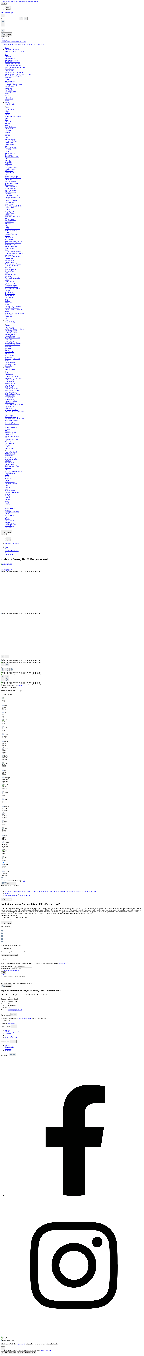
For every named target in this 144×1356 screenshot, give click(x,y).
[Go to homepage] (7, 12)
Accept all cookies (30, 1352)
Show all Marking (10, 369)
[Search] (21, 18)
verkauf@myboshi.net (15, 1010)
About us (7, 1030)
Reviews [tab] (7, 893)
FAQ (6, 1035)
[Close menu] (5, 53)
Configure (20, 1352)
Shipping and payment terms (13, 1032)
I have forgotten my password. (10, 970)
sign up (4, 40)
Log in (3, 38)
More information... (47, 1350)
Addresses (18, 42)
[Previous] (3, 656)
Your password (6, 968)
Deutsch (7, 7)
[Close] (1, 667)
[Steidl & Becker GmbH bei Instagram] (74, 1334)
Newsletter (8, 1034)
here (24, 881)
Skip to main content (7, 1)
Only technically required (9, 1352)
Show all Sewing (10, 104)
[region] (72, 628)
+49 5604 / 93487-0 (25, 1018)
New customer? (63, 963)
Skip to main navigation (30, 1)
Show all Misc (9, 448)
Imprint (7, 1045)
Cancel (3, 974)
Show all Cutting (10, 322)
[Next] (7, 656)
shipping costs (20, 1344)
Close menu (7, 34)
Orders (24, 42)
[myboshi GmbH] (72, 564)
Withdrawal (8, 1050)
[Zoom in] (11, 669)
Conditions (8, 1049)
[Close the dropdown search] (26, 18)
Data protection (9, 1047)
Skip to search (18, 1)
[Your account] (3, 30)
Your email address (7, 966)
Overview (4, 42)
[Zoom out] (3, 669)
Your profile (11, 42)
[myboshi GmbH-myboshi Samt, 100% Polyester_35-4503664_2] (21, 613)
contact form (11, 1023)
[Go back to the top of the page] (3, 1348)
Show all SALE (10, 505)
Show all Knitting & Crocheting (14, 51)
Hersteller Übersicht (11, 1037)
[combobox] (10, 19)
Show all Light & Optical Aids (14, 411)
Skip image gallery (6, 570)
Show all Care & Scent (12, 424)
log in (20, 685)
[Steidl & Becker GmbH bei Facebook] (74, 1195)
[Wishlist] (2, 28)
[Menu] (3, 15)
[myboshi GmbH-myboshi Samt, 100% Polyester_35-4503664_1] (21, 571)
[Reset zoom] (7, 669)
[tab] (51, 891)
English (7, 9)
